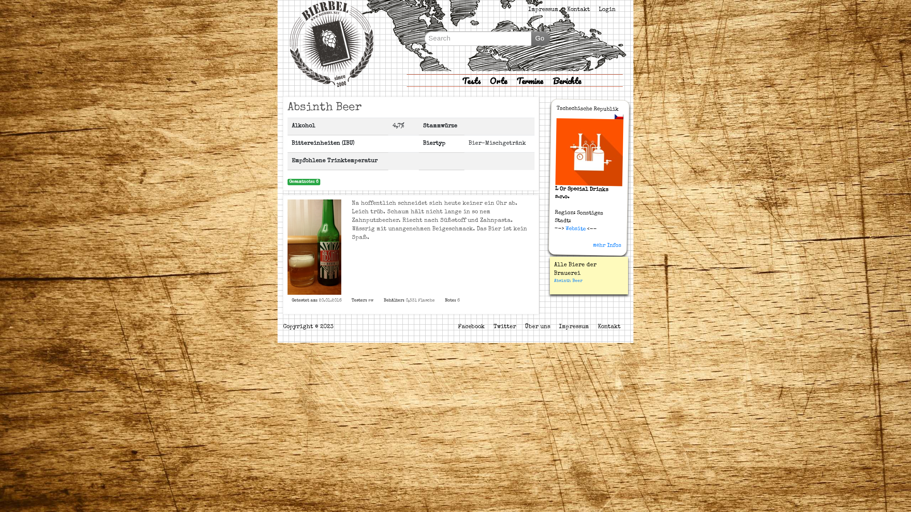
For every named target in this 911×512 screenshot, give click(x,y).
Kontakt (578, 10)
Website (575, 229)
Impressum (543, 10)
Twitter (505, 327)
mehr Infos (607, 245)
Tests (471, 80)
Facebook (471, 327)
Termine (530, 80)
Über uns (537, 327)
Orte (498, 80)
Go (539, 38)
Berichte (567, 80)
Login (607, 10)
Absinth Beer (568, 281)
